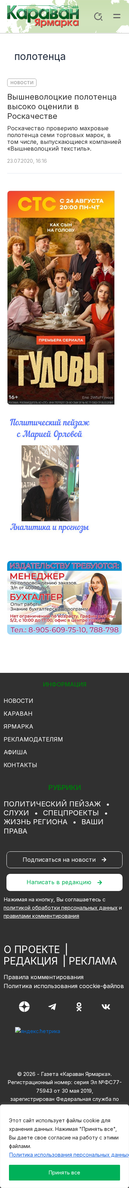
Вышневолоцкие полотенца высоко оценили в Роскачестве (62, 106)
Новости (21, 82)
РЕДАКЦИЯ (31, 961)
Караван (18, 713)
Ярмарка (18, 726)
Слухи (16, 813)
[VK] (105, 1006)
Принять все (64, 1172)
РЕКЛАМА (93, 961)
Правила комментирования (43, 977)
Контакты (20, 765)
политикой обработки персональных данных (61, 908)
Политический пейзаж (52, 804)
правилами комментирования (41, 916)
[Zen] (24, 1006)
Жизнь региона (35, 821)
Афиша (15, 752)
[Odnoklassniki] (79, 1006)
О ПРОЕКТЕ (32, 949)
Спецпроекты (71, 813)
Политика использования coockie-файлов (64, 986)
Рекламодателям (33, 739)
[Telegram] (52, 1006)
